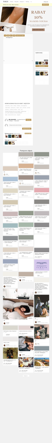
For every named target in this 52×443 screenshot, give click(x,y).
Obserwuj (28, 119)
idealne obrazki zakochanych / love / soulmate (29, 184)
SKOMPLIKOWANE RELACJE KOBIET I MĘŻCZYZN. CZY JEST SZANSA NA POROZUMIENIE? (15, 112)
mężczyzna (13, 107)
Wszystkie (17, 1)
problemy (7, 109)
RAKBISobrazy (8, 285)
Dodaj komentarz (26, 128)
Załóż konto (45, 4)
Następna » (26, 375)
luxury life (38, 173)
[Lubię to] (8, 36)
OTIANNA (23, 279)
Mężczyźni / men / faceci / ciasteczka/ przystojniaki (30, 280)
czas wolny (7, 105)
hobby (15, 105)
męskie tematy (16, 133)
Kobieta (38, 257)
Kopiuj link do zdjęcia (20, 35)
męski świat (7, 107)
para (21, 107)
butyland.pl (7, 335)
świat (6, 114)
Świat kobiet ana (24, 333)
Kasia (38, 172)
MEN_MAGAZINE (40, 355)
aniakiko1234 (39, 256)
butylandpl (8, 334)
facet (12, 105)
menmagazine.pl (9, 37)
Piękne (38, 344)
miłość (17, 107)
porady (28, 107)
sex (21, 109)
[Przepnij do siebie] (5, 36)
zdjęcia (38, 292)
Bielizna (23, 334)
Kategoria (22, 1)
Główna (11, 1)
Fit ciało (7, 323)
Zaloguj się (46, 1)
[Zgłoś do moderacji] (14, 36)
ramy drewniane (8, 286)
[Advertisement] (18, 49)
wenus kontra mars (12, 114)
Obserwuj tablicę (28, 133)
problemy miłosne (13, 109)
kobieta (18, 105)
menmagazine (24, 105)
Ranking (27, 1)
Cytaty (23, 161)
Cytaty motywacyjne (25, 161)
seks (19, 109)
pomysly (24, 107)
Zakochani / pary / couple (26, 355)
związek (18, 114)
